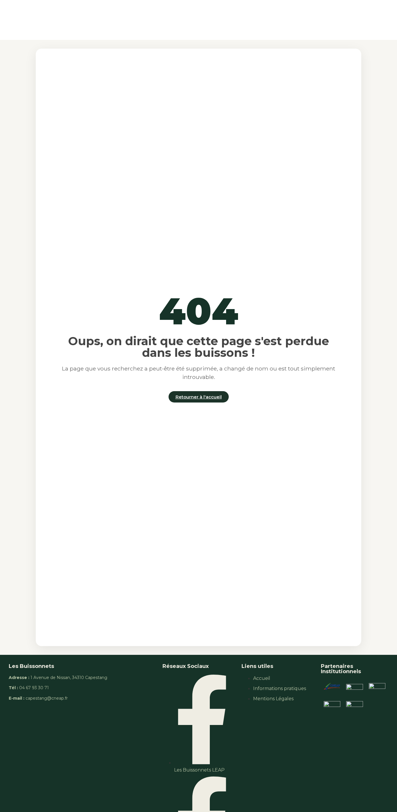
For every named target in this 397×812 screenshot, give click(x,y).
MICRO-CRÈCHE (333, 19)
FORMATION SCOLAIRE (172, 19)
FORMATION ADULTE (280, 19)
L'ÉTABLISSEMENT (113, 19)
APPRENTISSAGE (226, 19)
